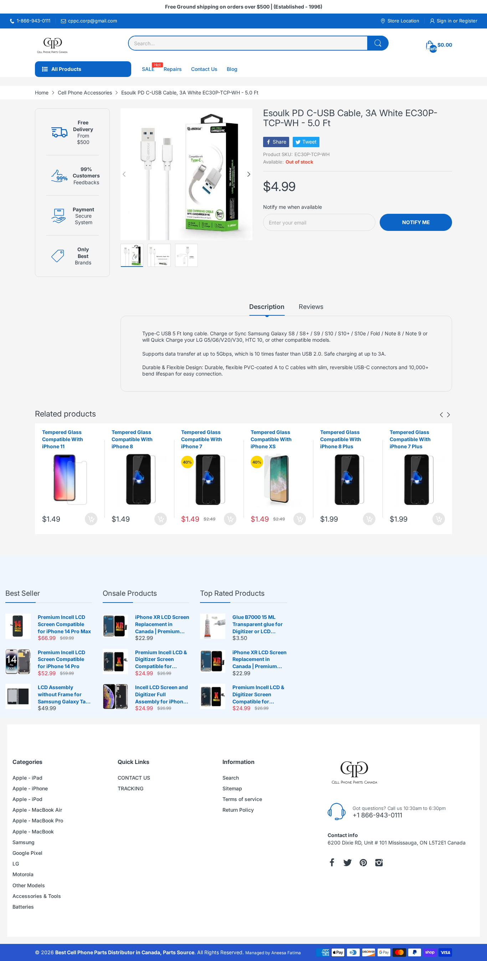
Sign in (445, 21)
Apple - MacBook (33, 831)
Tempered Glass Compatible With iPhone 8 (132, 439)
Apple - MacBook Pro (37, 820)
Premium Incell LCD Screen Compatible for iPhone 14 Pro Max (64, 624)
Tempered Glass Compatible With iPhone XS (271, 439)
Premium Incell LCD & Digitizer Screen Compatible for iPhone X (161, 659)
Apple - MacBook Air (37, 810)
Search (230, 778)
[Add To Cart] (91, 519)
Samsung (23, 842)
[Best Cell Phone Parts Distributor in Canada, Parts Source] (53, 45)
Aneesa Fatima (286, 952)
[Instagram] (379, 862)
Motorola (23, 874)
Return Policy (238, 810)
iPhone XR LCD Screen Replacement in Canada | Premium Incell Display (162, 624)
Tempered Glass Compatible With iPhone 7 (201, 439)
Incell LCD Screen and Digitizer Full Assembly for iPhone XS (161, 694)
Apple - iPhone (30, 788)
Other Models (28, 885)
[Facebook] (332, 862)
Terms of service (242, 799)
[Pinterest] (363, 862)
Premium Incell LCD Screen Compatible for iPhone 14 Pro (61, 659)
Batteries (23, 907)
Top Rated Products (232, 593)
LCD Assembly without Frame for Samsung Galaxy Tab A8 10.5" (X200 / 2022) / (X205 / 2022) (64, 694)
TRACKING (130, 788)
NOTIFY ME (416, 222)
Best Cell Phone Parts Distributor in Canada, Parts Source (124, 952)
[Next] (124, 174)
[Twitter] (347, 862)
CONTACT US (134, 778)
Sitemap (232, 788)
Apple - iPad (27, 778)
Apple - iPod (27, 799)
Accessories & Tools (36, 896)
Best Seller (22, 593)
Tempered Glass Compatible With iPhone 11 (62, 439)
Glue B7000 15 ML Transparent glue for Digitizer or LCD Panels (257, 624)
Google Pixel (27, 853)
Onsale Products (130, 593)
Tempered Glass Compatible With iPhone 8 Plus (340, 439)
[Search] (378, 43)
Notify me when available (292, 207)
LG (15, 864)
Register (468, 21)
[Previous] (248, 174)
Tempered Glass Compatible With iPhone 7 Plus (410, 439)
